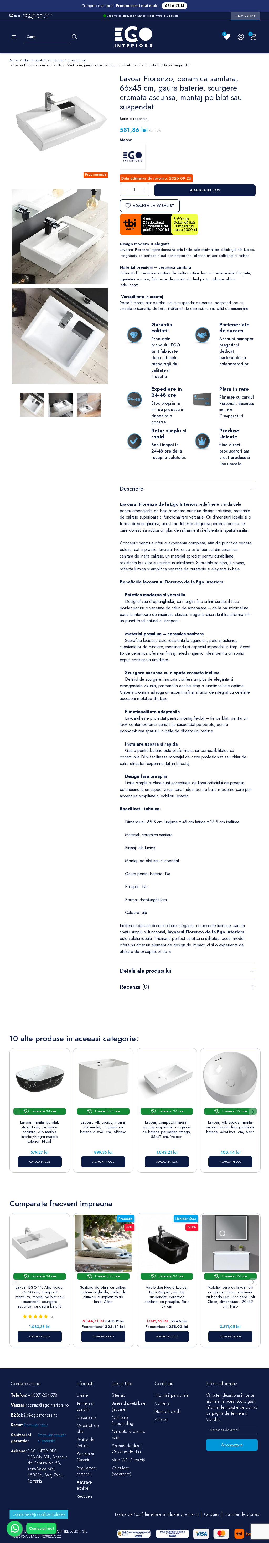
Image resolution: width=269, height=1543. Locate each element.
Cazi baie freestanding (122, 1420)
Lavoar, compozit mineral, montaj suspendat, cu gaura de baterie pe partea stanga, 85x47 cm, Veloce (166, 1129)
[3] (35, 1316)
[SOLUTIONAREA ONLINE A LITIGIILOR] (134, 1534)
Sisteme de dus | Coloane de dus (127, 1449)
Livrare (82, 1395)
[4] (41, 1316)
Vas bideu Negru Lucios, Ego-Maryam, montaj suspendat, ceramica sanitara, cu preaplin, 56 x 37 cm (166, 1297)
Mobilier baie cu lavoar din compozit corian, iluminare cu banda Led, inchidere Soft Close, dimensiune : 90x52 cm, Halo (230, 1297)
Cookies (211, 1514)
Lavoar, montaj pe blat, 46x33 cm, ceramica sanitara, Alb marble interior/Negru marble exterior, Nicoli (39, 1132)
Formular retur (36, 1425)
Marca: (126, 140)
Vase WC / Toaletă (128, 1460)
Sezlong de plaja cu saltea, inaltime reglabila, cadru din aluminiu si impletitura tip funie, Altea (103, 1294)
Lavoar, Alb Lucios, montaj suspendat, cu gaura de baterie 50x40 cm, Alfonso (103, 1127)
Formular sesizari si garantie (52, 1438)
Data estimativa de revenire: (144, 178)
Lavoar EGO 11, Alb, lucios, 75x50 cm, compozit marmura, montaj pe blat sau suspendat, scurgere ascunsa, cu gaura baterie (39, 1297)
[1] (25, 1316)
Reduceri (84, 1496)
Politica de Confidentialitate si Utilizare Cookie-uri (157, 1514)
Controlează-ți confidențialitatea (38, 1514)
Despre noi (87, 1417)
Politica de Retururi (85, 1443)
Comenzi (162, 1403)
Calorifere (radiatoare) (121, 1471)
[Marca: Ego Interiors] (133, 156)
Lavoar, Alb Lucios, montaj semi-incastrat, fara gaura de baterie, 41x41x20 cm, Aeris (230, 1127)
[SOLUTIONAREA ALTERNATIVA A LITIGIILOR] (172, 1534)
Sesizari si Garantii (85, 1457)
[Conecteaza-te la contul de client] (241, 36)
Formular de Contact (242, 1514)
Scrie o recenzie (133, 119)
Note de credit (167, 1411)
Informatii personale (172, 1395)
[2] (30, 1316)
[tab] (188, 488)
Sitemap (118, 1395)
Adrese (161, 1420)
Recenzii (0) (134, 987)
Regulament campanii (86, 1471)
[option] (60, 336)
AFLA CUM (174, 5)
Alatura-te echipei (84, 1485)
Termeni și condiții (85, 1406)
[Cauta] (74, 36)
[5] (46, 1316)
